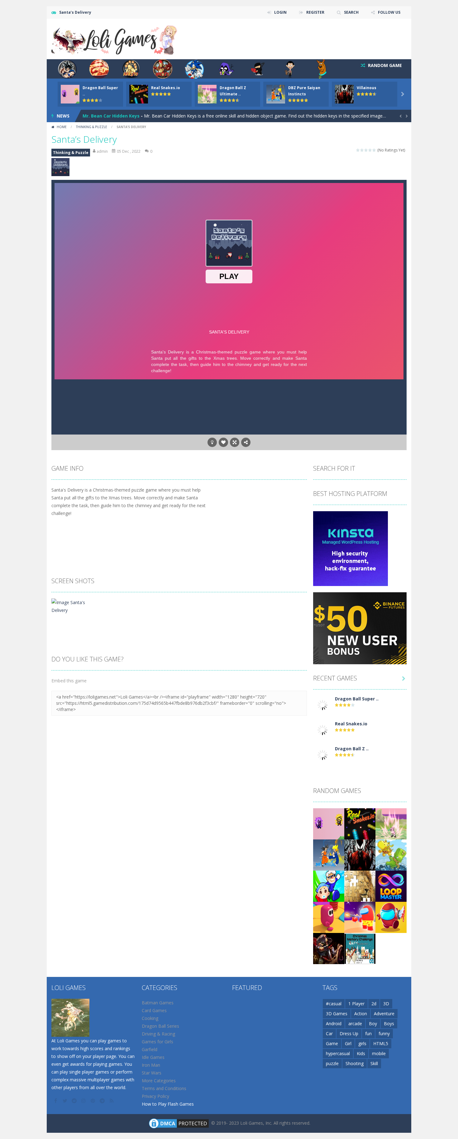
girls (362, 1043)
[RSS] (112, 1100)
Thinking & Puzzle (91, 127)
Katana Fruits (98, 118)
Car (329, 1033)
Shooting (355, 1063)
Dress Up (349, 1033)
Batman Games (158, 1003)
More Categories (159, 1081)
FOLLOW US (389, 12)
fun (368, 1033)
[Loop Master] (391, 886)
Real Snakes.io (165, 87)
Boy (373, 1023)
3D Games (336, 1013)
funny (384, 1033)
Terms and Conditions (164, 1088)
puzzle (332, 1063)
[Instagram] (84, 1100)
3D (386, 1004)
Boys (389, 1023)
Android (333, 1023)
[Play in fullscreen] (234, 442)
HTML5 (380, 1043)
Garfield (149, 1049)
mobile (379, 1053)
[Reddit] (74, 1100)
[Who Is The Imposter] (391, 917)
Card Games (154, 1010)
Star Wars (151, 1073)
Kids (361, 1053)
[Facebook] (56, 1100)
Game (332, 1043)
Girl (348, 1043)
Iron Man (151, 1065)
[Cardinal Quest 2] (328, 948)
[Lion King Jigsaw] (359, 886)
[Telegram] (102, 1100)
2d (373, 1004)
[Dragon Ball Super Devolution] (322, 705)
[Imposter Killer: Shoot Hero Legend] (359, 917)
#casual (333, 1004)
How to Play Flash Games (168, 1104)
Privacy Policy (155, 1096)
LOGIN (280, 12)
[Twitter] (65, 1100)
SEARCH (351, 12)
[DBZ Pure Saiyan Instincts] (328, 855)
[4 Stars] (370, 150)
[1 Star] (358, 150)
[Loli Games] (114, 38)
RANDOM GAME (384, 65)
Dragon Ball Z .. (352, 749)
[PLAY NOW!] (70, 94)
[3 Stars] (366, 150)
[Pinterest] (93, 1100)
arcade (355, 1023)
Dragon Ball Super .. (357, 699)
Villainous (366, 87)
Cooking (150, 1018)
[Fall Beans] (328, 917)
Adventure (384, 1013)
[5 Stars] (374, 150)
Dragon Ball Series (160, 1026)
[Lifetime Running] (328, 886)
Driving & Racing (158, 1034)
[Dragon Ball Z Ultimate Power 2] (322, 754)
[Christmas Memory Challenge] (359, 948)
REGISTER (315, 12)
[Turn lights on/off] (212, 442)
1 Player (356, 1004)
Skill (374, 1063)
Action (360, 1013)
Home (62, 127)
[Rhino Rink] (391, 855)
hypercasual (338, 1053)
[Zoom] (72, 606)
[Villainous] (359, 855)
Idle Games (153, 1057)
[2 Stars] (362, 150)
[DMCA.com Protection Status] (179, 1123)
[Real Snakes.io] (322, 730)
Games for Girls (157, 1042)
